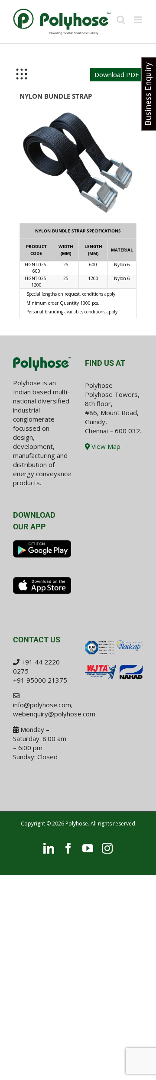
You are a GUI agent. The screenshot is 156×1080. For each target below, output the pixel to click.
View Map (105, 446)
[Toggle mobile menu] (138, 19)
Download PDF (116, 74)
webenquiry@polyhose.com (54, 713)
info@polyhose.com (42, 704)
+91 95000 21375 (40, 680)
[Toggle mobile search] (121, 19)
